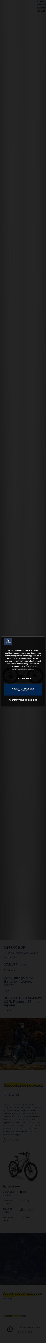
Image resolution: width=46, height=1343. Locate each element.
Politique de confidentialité (19, 669)
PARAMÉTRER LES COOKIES (23, 700)
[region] (23, 671)
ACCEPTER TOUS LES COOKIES (23, 690)
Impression (31, 669)
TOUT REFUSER (23, 678)
